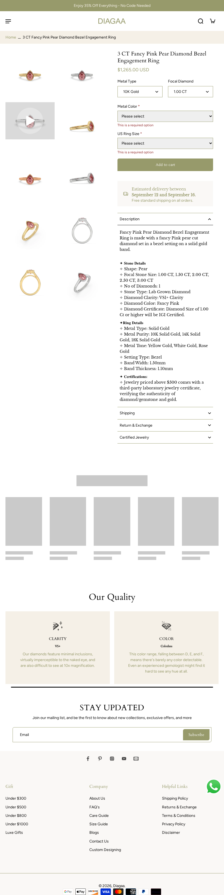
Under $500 (15, 807)
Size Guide (98, 824)
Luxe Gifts (14, 832)
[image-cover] (30, 121)
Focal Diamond (180, 81)
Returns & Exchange (179, 807)
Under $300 (15, 798)
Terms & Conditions (178, 815)
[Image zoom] (30, 74)
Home (10, 37)
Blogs (94, 832)
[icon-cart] (213, 21)
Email (24, 734)
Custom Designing (105, 849)
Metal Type (126, 81)
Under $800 (15, 815)
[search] (200, 21)
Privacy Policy (173, 824)
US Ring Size (129, 133)
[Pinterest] (100, 759)
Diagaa (119, 886)
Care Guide (99, 815)
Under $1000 (16, 824)
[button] (165, 165)
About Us (97, 798)
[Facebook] (88, 759)
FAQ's (94, 807)
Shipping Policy (175, 798)
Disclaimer (171, 832)
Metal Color (128, 106)
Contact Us (99, 841)
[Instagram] (112, 759)
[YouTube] (124, 759)
